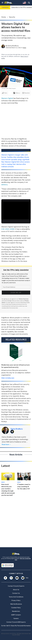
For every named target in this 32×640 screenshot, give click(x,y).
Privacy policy (16, 600)
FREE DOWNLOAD (7, 378)
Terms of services (23, 299)
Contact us (16, 593)
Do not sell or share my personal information (16, 626)
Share (5, 93)
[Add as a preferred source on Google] (7, 565)
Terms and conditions (16, 597)
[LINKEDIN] (13, 431)
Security (12, 17)
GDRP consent (16, 615)
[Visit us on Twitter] (11, 577)
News (24, 47)
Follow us (17, 93)
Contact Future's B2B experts (16, 622)
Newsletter (27, 93)
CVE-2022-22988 (7, 229)
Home (3, 17)
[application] (16, 209)
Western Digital (7, 98)
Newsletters (16, 611)
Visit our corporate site (23, 559)
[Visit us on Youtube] (16, 577)
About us (16, 590)
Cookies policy (16, 608)
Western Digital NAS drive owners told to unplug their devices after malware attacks (15, 164)
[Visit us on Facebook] (5, 577)
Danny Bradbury (13, 46)
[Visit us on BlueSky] (22, 577)
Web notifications (16, 604)
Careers (16, 618)
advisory (4, 184)
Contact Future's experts (16, 586)
